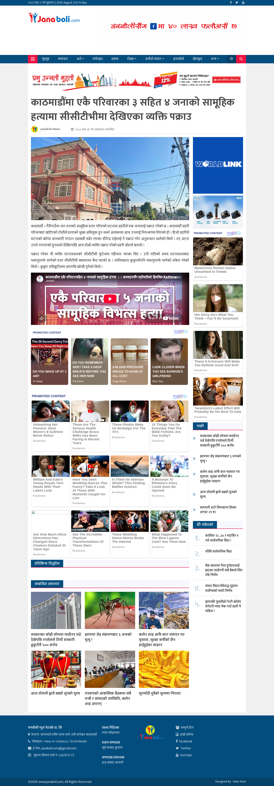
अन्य (213, 59)
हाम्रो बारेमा (186, 734)
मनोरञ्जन (98, 59)
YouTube (186, 755)
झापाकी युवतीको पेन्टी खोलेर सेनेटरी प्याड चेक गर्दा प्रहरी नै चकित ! (223, 606)
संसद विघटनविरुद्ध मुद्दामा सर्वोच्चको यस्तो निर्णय (221, 588)
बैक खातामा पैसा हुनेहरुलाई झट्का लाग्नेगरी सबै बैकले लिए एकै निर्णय (223, 570)
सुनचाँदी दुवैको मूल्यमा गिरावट (160, 693)
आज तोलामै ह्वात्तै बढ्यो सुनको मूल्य (55, 693)
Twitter (185, 748)
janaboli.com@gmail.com (58, 748)
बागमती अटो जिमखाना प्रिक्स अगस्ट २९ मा (218, 510)
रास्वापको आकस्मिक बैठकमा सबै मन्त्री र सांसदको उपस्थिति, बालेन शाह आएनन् (108, 698)
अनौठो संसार (153, 59)
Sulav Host (239, 781)
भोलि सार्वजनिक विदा (218, 551)
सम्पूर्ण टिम (187, 728)
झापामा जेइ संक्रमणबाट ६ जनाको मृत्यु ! (108, 637)
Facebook (185, 741)
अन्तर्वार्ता (178, 59)
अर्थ (79, 59)
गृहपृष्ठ (45, 59)
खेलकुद (197, 59)
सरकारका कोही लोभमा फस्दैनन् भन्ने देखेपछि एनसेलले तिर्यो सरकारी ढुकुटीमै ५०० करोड (56, 639)
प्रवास (115, 59)
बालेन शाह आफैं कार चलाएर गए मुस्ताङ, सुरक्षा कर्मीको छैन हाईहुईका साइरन (162, 639)
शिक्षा (130, 59)
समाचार (63, 59)
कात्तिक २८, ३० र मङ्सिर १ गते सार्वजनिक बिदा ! (222, 538)
